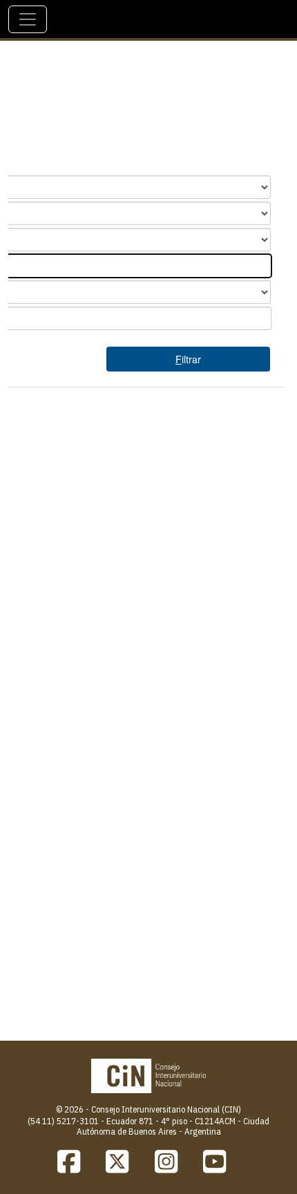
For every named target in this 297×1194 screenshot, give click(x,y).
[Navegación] (27, 19)
